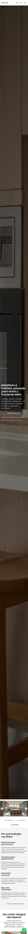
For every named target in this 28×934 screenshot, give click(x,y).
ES (16, 2)
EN (20, 2)
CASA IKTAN (4, 2)
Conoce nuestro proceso (14, 904)
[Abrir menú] (25, 2)
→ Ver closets (20, 820)
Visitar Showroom (14, 413)
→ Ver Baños (14, 825)
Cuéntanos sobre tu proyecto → (14, 417)
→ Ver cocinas (8, 820)
